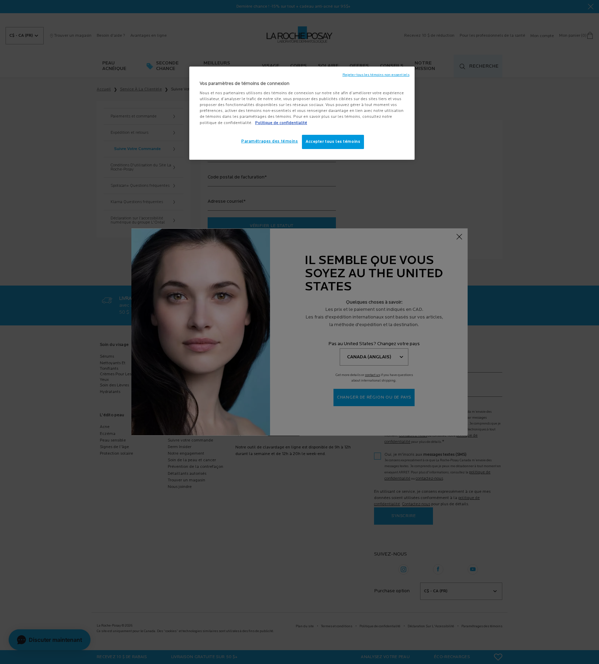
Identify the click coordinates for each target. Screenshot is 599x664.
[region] (302, 113)
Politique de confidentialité (281, 123)
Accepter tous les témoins (333, 142)
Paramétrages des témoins (269, 141)
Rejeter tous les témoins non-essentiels (375, 75)
